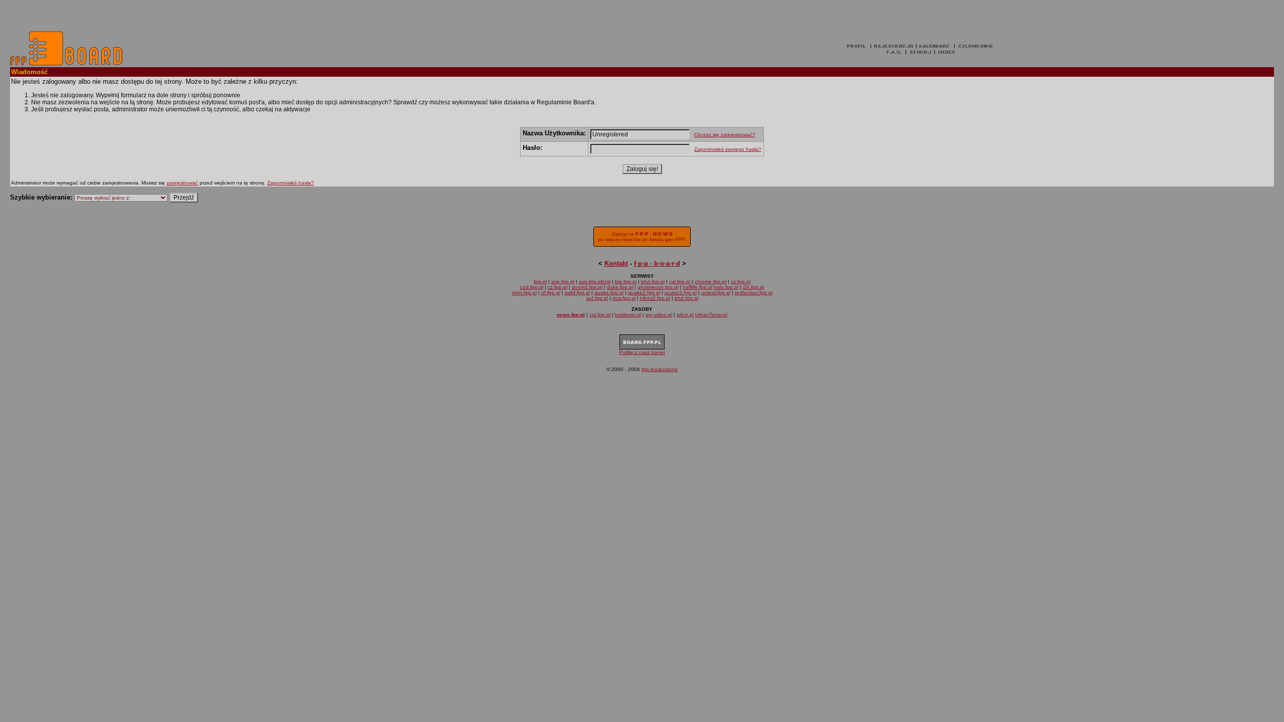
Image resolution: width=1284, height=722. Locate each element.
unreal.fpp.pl (715, 292)
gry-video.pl (659, 314)
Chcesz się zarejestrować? (724, 134)
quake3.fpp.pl (681, 292)
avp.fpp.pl (562, 281)
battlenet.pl (628, 314)
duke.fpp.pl (620, 287)
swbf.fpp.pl (577, 292)
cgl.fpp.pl (679, 281)
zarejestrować (182, 183)
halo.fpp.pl (726, 287)
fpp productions (659, 369)
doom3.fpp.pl (587, 287)
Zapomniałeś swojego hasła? (727, 149)
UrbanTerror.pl (711, 314)
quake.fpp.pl (608, 292)
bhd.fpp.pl (653, 281)
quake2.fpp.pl (644, 292)
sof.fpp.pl (597, 298)
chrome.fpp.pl (710, 281)
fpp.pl (540, 281)
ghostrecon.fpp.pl (657, 287)
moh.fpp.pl (524, 292)
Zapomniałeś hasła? (290, 183)
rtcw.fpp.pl (623, 298)
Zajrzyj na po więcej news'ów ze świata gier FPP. (642, 236)
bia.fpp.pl (625, 281)
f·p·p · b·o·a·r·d (657, 263)
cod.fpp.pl (531, 287)
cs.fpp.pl (740, 281)
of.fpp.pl (550, 292)
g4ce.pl (685, 314)
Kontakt (616, 263)
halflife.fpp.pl (697, 287)
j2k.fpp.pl (753, 287)
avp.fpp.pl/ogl (594, 281)
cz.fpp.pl (557, 287)
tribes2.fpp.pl (655, 298)
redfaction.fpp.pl (753, 292)
